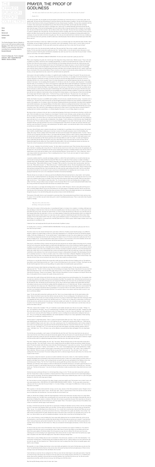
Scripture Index (5, 35)
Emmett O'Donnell (6, 51)
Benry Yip (10, 56)
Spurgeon (11, 13)
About (3, 30)
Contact (4, 37)
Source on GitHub (11, 59)
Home (3, 28)
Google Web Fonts (16, 57)
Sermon (9, 17)
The (5, 4)
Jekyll (9, 57)
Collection (13, 21)
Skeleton (4, 59)
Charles (9, 8)
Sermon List (5, 33)
